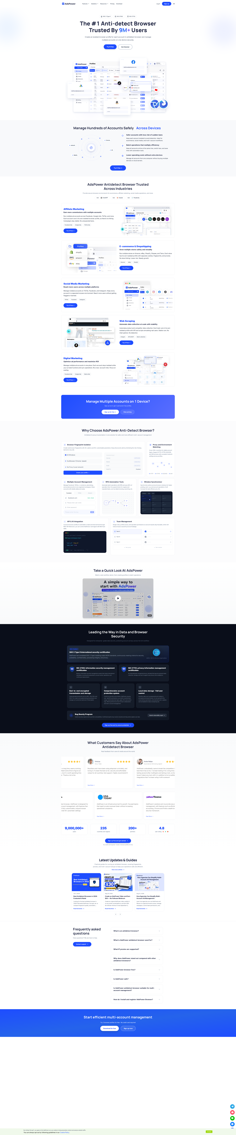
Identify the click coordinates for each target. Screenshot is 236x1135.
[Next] (120, 914)
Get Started (125, 47)
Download (119, 1)
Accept (209, 1131)
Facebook (74, 299)
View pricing (127, 412)
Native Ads (87, 374)
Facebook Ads (68, 225)
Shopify (136, 262)
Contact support (81, 944)
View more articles (117, 869)
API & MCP (131, 337)
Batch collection (141, 337)
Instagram (82, 299)
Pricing (112, 1)
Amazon (123, 262)
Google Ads (78, 225)
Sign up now (128, 1028)
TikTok (66, 299)
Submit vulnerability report (156, 715)
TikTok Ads (87, 225)
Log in (158, 4)
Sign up (166, 4)
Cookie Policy (64, 1132)
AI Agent (123, 337)
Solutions (94, 1)
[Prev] (115, 914)
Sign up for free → (110, 412)
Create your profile (82, 472)
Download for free (109, 1028)
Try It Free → (70, 230)
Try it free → (118, 168)
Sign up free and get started (117, 840)
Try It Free (110, 47)
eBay (129, 262)
